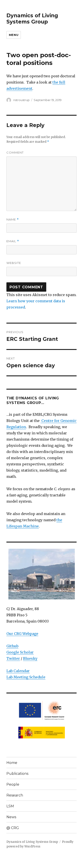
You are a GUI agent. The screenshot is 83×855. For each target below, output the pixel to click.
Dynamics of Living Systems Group (32, 18)
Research (14, 795)
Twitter (13, 658)
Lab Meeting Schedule (25, 677)
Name (12, 219)
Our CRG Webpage (22, 633)
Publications (17, 773)
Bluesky (30, 658)
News (11, 817)
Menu (13, 35)
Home (11, 763)
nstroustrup (21, 100)
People (12, 784)
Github (12, 646)
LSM (10, 806)
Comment (15, 152)
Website (13, 263)
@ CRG (12, 828)
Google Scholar (20, 652)
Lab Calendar (18, 671)
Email (12, 241)
